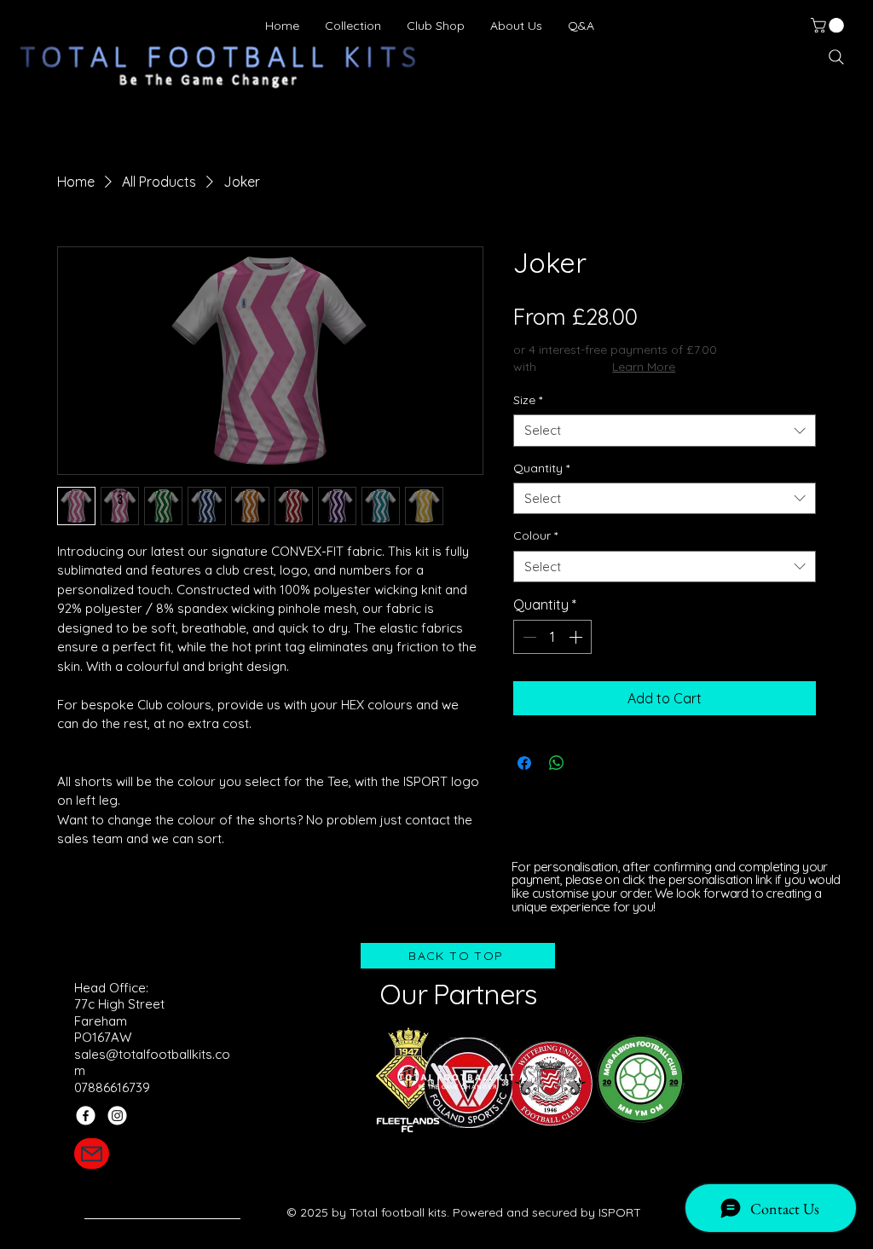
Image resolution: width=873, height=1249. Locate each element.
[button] (829, 25)
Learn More (643, 366)
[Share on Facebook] (524, 763)
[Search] (836, 57)
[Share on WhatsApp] (556, 763)
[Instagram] (117, 1115)
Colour (535, 535)
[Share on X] (589, 763)
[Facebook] (85, 1115)
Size (527, 400)
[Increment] (577, 637)
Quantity (541, 468)
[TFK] (91, 1153)
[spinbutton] (552, 637)
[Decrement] (528, 637)
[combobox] (664, 430)
